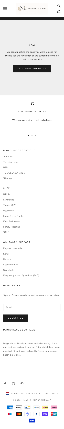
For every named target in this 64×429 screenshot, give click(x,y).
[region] (32, 116)
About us (8, 156)
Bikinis (6, 194)
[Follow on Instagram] (13, 383)
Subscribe (15, 317)
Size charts (8, 270)
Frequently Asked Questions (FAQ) (21, 275)
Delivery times (10, 264)
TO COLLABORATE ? (14, 172)
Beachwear (8, 210)
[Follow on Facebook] (5, 383)
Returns (7, 259)
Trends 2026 (9, 205)
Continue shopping (32, 68)
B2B (5, 167)
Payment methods (12, 248)
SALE (6, 232)
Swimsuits (8, 199)
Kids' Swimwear (11, 221)
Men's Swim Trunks (13, 216)
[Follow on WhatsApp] (22, 383)
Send (6, 253)
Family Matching (11, 226)
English (50, 393)
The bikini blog (10, 162)
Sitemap (7, 178)
